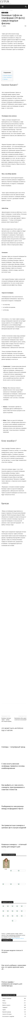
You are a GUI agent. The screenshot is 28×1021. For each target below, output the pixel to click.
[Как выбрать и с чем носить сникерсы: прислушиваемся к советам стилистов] (14, 776)
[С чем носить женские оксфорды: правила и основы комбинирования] (14, 755)
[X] (6, 29)
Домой (2, 10)
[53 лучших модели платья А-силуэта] (14, 946)
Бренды (5, 79)
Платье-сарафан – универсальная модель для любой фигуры (11, 984)
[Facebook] (2, 29)
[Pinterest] (9, 29)
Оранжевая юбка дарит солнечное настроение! (20, 719)
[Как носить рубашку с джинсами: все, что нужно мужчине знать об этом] (14, 960)
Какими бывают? (7, 75)
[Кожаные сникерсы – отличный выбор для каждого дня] (14, 835)
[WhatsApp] (13, 29)
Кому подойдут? (7, 77)
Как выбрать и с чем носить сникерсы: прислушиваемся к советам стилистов (13, 787)
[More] (16, 29)
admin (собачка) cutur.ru (18, 938)
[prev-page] (2, 850)
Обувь (7, 10)
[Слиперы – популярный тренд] (14, 738)
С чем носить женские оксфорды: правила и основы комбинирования (13, 766)
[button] (2, 7)
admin (4, 25)
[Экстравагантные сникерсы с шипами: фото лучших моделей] (14, 816)
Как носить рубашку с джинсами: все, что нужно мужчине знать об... (13, 967)
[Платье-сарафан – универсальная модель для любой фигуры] (14, 977)
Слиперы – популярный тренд (13, 747)
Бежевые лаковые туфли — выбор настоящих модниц (6, 720)
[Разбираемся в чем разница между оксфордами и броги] (14, 797)
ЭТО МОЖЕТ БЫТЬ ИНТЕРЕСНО (12, 728)
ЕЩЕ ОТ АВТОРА (7, 730)
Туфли (11, 10)
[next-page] (5, 850)
